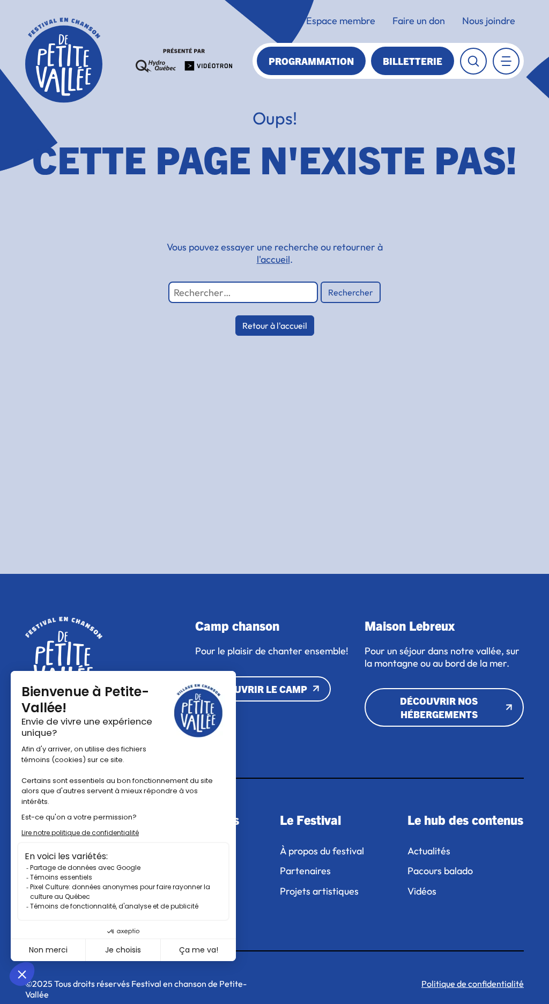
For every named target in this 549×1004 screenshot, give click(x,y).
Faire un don (418, 20)
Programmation (311, 61)
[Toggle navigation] (506, 61)
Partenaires (305, 871)
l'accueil (273, 259)
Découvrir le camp (257, 689)
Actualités (428, 851)
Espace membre (340, 20)
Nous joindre (488, 20)
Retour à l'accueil (274, 325)
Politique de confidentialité (472, 983)
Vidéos (421, 891)
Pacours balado (440, 871)
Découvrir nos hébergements (439, 707)
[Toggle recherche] (473, 61)
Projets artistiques (320, 891)
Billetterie (412, 61)
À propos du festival (322, 851)
